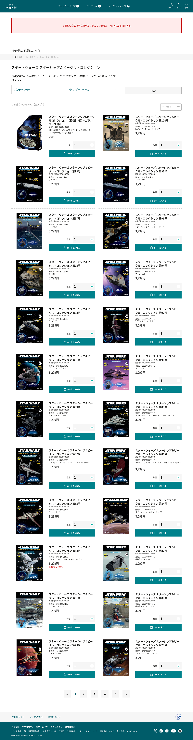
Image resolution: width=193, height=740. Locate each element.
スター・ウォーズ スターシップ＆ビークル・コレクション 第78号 (157, 643)
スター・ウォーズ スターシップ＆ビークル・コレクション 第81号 (71, 596)
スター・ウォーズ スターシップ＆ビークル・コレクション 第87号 (71, 452)
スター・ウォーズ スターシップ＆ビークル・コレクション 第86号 (157, 452)
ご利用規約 (16, 731)
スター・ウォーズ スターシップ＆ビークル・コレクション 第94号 (157, 263)
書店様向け (70, 727)
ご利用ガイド (18, 717)
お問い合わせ (54, 717)
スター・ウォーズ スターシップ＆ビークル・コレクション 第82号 (157, 549)
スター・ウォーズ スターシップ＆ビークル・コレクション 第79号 (71, 643)
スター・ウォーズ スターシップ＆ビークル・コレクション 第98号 (157, 169)
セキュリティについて (87, 731)
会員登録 (15, 727)
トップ (14, 57)
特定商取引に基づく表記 (53, 731)
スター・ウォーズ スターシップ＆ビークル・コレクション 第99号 (71, 169)
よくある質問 (36, 717)
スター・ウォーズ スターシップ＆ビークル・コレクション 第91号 (71, 358)
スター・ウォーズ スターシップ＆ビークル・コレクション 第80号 (157, 596)
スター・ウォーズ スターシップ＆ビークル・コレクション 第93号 (71, 310)
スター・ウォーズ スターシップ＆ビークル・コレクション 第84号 (157, 501)
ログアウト (132, 731)
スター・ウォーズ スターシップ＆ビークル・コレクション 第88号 (157, 405)
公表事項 (71, 731)
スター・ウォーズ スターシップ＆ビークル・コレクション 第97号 (71, 216)
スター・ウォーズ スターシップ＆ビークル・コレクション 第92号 (157, 310)
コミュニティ (56, 727)
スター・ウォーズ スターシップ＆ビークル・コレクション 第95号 (71, 263)
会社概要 (120, 731)
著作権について (107, 731)
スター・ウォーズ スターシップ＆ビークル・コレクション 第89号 (71, 405)
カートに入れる (73, 153)
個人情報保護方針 (32, 731)
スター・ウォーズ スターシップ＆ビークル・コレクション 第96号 (157, 216)
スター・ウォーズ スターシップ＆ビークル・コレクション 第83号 (71, 549)
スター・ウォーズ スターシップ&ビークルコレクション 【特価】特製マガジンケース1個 (72, 120)
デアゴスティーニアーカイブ (35, 727)
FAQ (153, 90)
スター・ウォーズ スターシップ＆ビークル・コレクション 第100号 (157, 118)
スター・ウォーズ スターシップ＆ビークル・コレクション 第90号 (157, 358)
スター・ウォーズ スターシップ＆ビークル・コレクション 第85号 (71, 501)
